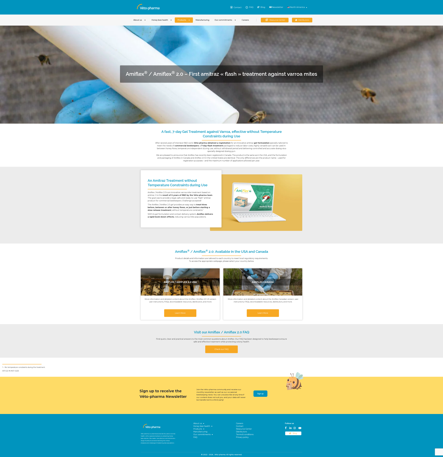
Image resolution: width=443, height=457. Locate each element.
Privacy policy (242, 437)
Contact (238, 7)
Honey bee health (159, 20)
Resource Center (277, 20)
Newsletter (277, 7)
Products (181, 20)
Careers (245, 20)
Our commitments (223, 20)
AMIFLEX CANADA (263, 282)
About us (137, 20)
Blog (262, 7)
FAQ (251, 7)
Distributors (303, 20)
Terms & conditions (244, 434)
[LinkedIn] (290, 427)
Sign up (260, 394)
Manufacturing (202, 20)
